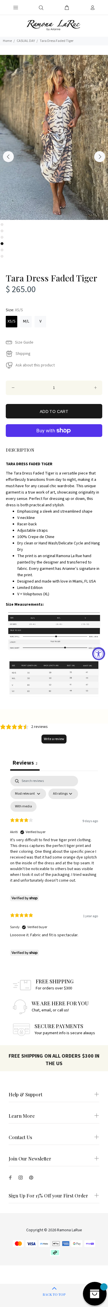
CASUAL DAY (26, 40)
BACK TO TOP (54, 1294)
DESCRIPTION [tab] (20, 450)
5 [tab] (2, 250)
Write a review (54, 739)
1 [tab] (2, 224)
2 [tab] (2, 230)
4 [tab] (2, 243)
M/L (26, 321)
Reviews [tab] (24, 763)
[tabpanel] (54, 137)
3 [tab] (2, 237)
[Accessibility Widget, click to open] (98, 653)
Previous (8, 156)
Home (7, 40)
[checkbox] (23, 806)
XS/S (11, 321)
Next (99, 156)
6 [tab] (2, 256)
